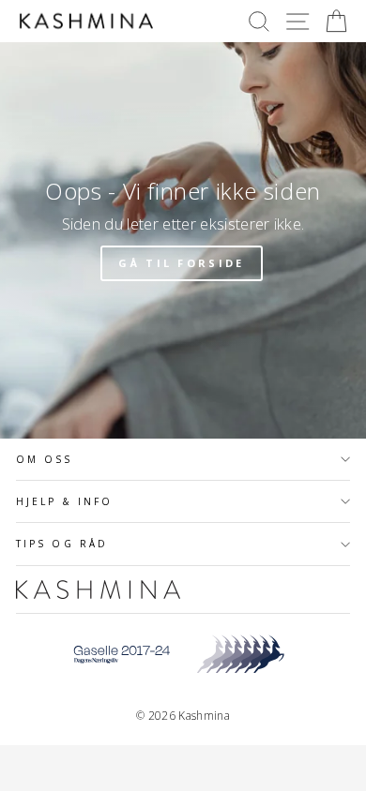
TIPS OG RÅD (62, 543)
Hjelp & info (64, 501)
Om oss (44, 459)
